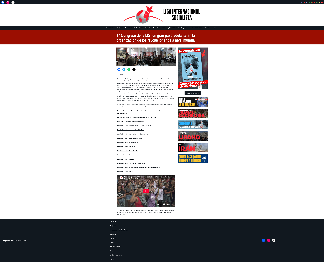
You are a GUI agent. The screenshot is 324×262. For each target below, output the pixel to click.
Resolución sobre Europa (125, 171)
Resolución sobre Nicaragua (126, 146)
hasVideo (138, 212)
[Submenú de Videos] (209, 27)
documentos (130, 212)
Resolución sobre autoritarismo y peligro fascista (133, 134)
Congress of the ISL (162, 210)
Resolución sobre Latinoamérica (127, 142)
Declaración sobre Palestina (126, 155)
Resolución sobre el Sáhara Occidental (129, 138)
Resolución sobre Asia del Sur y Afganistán (131, 163)
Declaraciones (121, 212)
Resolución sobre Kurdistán (126, 159)
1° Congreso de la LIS (123, 210)
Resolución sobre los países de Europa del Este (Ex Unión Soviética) (139, 167)
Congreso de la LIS (150, 210)
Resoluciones (121, 215)
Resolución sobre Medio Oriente (127, 151)
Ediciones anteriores (192, 93)
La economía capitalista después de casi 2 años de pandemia (136, 117)
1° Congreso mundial (137, 210)
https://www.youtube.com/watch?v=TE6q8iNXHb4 (156, 212)
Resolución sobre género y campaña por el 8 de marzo (134, 125)
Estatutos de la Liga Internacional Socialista (131, 121)
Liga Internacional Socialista (14, 240)
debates (171, 210)
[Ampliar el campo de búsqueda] (215, 28)
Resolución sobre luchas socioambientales (130, 130)
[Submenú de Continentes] (114, 27)
